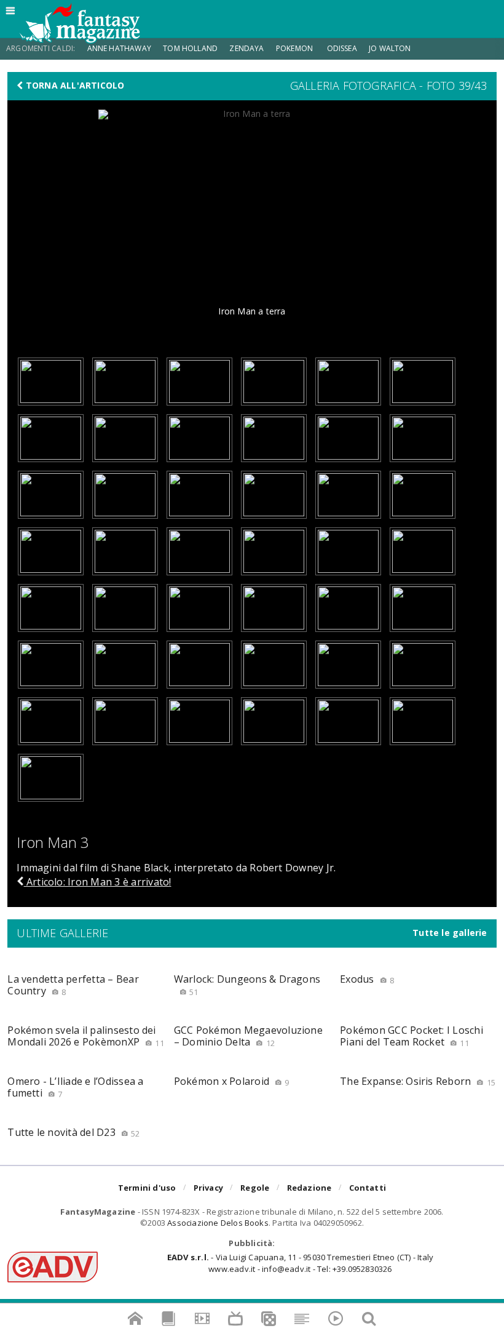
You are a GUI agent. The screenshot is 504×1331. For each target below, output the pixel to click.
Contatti (368, 1187)
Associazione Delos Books (218, 1222)
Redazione (309, 1187)
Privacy (208, 1187)
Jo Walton (390, 48)
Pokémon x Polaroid (231, 1081)
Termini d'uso (147, 1187)
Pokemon (295, 48)
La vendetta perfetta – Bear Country (72, 984)
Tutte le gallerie (449, 933)
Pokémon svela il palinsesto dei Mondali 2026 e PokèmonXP (85, 1036)
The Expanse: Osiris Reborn (417, 1081)
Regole (254, 1187)
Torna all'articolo (74, 85)
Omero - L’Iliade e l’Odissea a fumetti (75, 1087)
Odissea (342, 48)
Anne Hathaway (119, 48)
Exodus (367, 979)
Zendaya (246, 48)
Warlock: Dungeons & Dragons (247, 984)
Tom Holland (190, 48)
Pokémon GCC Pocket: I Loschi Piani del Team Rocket (411, 1036)
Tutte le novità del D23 (73, 1132)
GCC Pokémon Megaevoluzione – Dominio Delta (248, 1036)
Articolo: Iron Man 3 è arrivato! (97, 882)
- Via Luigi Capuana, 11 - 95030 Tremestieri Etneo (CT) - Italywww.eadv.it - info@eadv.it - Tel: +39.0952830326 (300, 1263)
